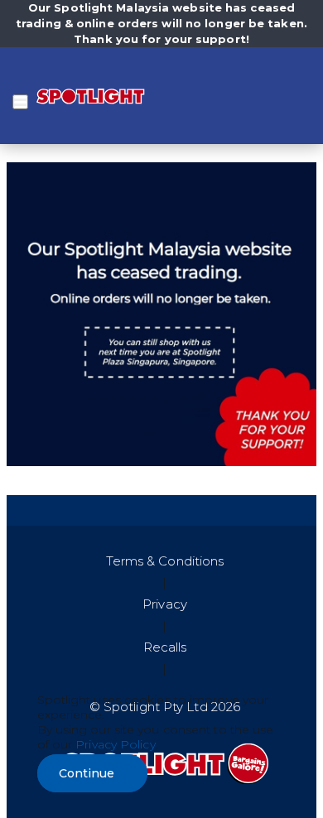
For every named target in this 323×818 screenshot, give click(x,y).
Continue (87, 773)
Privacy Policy (115, 744)
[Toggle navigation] (20, 101)
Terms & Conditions (165, 561)
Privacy (164, 604)
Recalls (165, 647)
